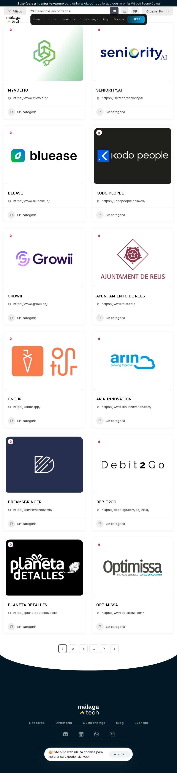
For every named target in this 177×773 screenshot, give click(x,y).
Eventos (119, 19)
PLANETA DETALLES (27, 604)
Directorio (68, 19)
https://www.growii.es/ (30, 304)
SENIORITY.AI (109, 90)
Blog (106, 19)
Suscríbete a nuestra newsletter (41, 3)
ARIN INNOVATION (114, 399)
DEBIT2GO (106, 501)
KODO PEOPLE (110, 193)
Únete (136, 19)
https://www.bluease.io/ (31, 201)
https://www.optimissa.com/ (123, 612)
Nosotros (51, 19)
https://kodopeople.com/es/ (123, 201)
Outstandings (89, 19)
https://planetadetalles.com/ (35, 612)
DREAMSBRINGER (24, 501)
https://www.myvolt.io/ (30, 98)
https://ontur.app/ (27, 407)
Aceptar (120, 754)
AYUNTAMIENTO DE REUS (120, 296)
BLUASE (15, 193)
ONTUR (15, 399)
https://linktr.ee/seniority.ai (122, 98)
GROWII (15, 296)
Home (36, 19)
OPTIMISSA (107, 604)
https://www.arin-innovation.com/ (127, 407)
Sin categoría (26, 112)
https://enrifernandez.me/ (32, 510)
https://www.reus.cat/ (118, 304)
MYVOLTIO (18, 90)
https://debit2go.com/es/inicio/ (126, 510)
